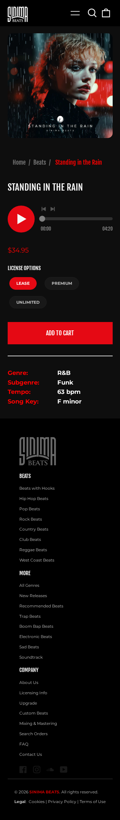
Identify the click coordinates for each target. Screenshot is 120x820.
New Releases (33, 595)
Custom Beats (33, 713)
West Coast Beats (36, 560)
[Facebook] (23, 769)
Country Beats (33, 529)
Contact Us (30, 754)
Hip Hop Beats (33, 498)
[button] (92, 13)
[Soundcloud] (50, 769)
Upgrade (28, 703)
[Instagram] (37, 769)
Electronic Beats (35, 636)
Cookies (37, 801)
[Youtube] (64, 769)
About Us (28, 682)
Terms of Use (93, 801)
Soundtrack (31, 657)
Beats (39, 162)
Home (19, 162)
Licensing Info (33, 692)
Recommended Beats (41, 605)
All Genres (29, 585)
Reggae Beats (33, 549)
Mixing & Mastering (38, 723)
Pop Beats (29, 508)
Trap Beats (30, 616)
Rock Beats (30, 519)
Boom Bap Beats (36, 626)
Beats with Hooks (37, 488)
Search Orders (33, 733)
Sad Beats (29, 646)
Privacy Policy (62, 801)
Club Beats (30, 539)
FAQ (23, 743)
